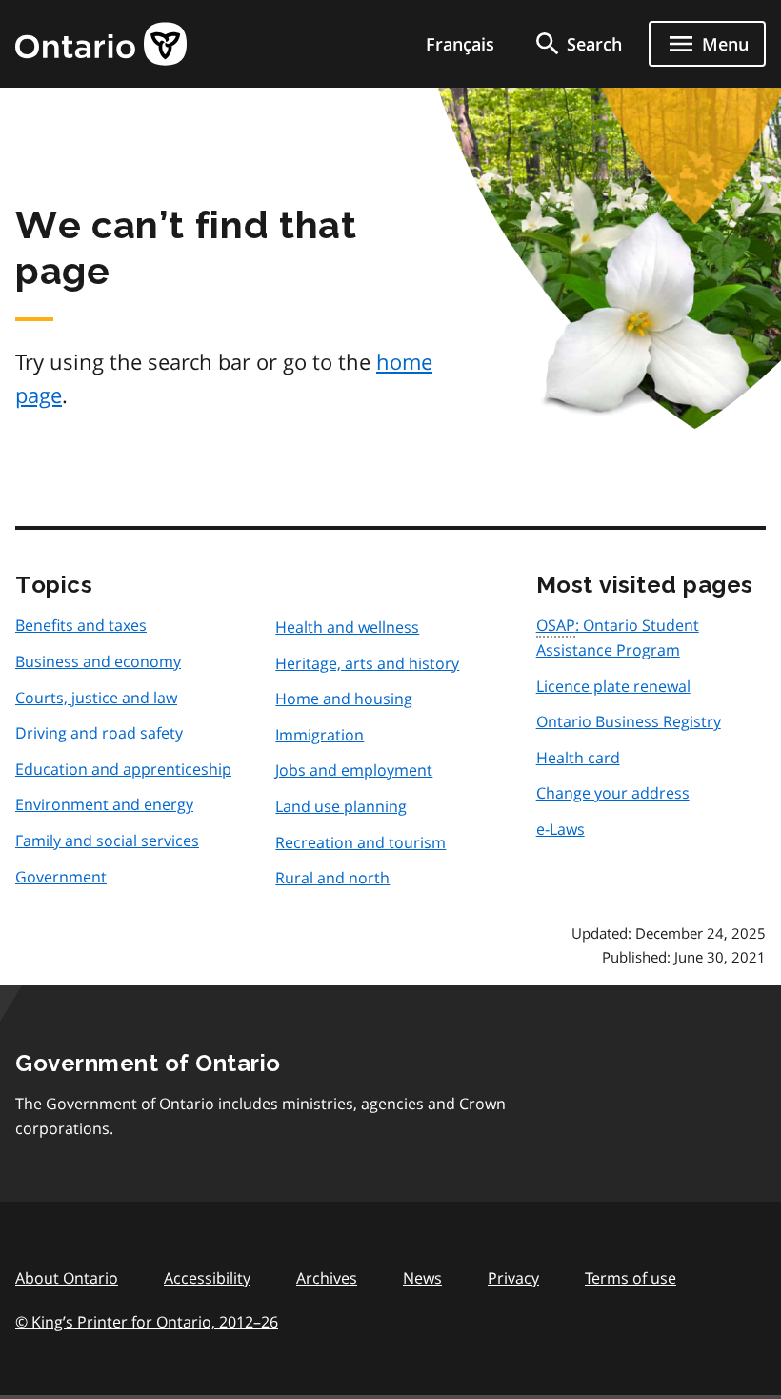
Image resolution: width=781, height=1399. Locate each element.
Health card (578, 757)
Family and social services (107, 840)
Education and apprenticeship (123, 769)
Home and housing (343, 698)
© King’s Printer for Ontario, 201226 (146, 1321)
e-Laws (560, 829)
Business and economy (98, 661)
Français (460, 43)
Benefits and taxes (81, 625)
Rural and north (332, 877)
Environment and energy (104, 804)
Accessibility (207, 1277)
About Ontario (66, 1277)
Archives (326, 1277)
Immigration (319, 734)
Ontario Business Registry (628, 721)
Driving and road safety (99, 732)
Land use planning (341, 806)
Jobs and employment (353, 770)
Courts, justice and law (96, 697)
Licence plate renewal (613, 686)
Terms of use (630, 1277)
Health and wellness (347, 627)
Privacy (513, 1277)
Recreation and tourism (360, 842)
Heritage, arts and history (367, 663)
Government (61, 876)
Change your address (613, 792)
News (422, 1277)
